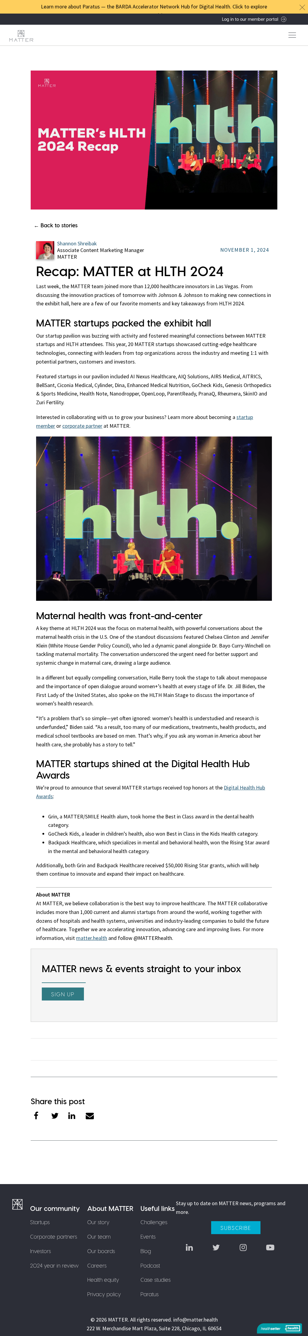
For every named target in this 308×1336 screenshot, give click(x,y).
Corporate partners (53, 1236)
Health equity (103, 1279)
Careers (96, 1265)
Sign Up (63, 994)
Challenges (153, 1222)
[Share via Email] (94, 1116)
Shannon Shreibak (77, 243)
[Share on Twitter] (60, 1116)
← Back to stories (56, 225)
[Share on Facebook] (42, 1116)
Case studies (155, 1279)
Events (148, 1236)
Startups (40, 1222)
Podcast (150, 1265)
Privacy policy (104, 1294)
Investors (40, 1251)
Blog (145, 1251)
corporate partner (82, 425)
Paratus (149, 1294)
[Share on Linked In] (77, 1116)
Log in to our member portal (250, 19)
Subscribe (235, 1227)
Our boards (101, 1251)
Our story (98, 1222)
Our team (99, 1236)
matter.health (91, 937)
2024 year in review (54, 1265)
